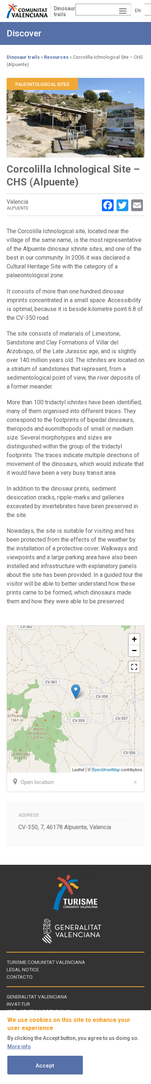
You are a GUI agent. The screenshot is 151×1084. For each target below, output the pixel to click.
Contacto (20, 977)
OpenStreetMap (106, 769)
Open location (37, 782)
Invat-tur (18, 1004)
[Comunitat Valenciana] (29, 11)
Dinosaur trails (65, 11)
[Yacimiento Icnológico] (75, 691)
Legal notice (23, 969)
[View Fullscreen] (134, 666)
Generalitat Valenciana (37, 997)
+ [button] (134, 639)
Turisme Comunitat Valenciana (46, 962)
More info (19, 1046)
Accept (45, 1065)
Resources (56, 57)
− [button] (134, 650)
